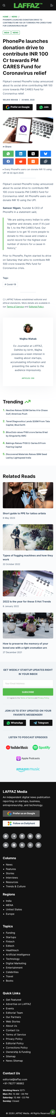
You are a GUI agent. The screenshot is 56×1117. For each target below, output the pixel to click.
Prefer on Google (20, 106)
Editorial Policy (15, 1043)
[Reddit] (20, 161)
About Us (11, 1025)
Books (9, 980)
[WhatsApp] (8, 154)
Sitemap (11, 1056)
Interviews (12, 877)
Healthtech (12, 950)
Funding (10, 932)
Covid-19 (10, 284)
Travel (9, 976)
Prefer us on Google (23, 813)
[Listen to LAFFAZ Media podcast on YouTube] (17, 748)
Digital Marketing (16, 963)
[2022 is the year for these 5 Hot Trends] (28, 583)
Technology (13, 958)
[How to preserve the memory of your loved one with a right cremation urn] (28, 626)
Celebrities (12, 972)
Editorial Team (14, 1012)
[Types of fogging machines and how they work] (28, 537)
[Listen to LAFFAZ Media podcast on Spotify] (42, 748)
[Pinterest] (30, 845)
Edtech (10, 945)
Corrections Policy (17, 1047)
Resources (12, 882)
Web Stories (13, 1021)
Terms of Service (27, 698)
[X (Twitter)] (33, 154)
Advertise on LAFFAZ (18, 1004)
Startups (11, 937)
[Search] (4, 5)
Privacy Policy (43, 698)
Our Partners (13, 1017)
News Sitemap (14, 1060)
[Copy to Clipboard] (45, 161)
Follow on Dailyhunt (23, 823)
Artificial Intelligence (18, 954)
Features (11, 869)
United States (14, 909)
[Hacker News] (33, 161)
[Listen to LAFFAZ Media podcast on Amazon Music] (28, 770)
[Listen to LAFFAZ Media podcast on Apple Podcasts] (28, 759)
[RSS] (38, 845)
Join (46, 106)
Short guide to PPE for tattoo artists (24, 513)
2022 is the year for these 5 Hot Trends (27, 601)
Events (10, 1008)
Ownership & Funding (18, 1051)
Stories (10, 873)
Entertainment (14, 967)
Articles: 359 (28, 378)
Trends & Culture (16, 886)
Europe (10, 913)
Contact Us (12, 1030)
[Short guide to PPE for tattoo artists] (28, 495)
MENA (9, 905)
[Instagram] (30, 836)
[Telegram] (14, 836)
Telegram (43, 722)
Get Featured (13, 999)
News (15, 32)
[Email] (6, 845)
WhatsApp (16, 722)
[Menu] (51, 5)
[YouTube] (14, 845)
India (6, 32)
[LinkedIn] (20, 154)
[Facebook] (8, 161)
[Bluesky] (45, 154)
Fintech (10, 941)
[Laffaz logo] (28, 5)
